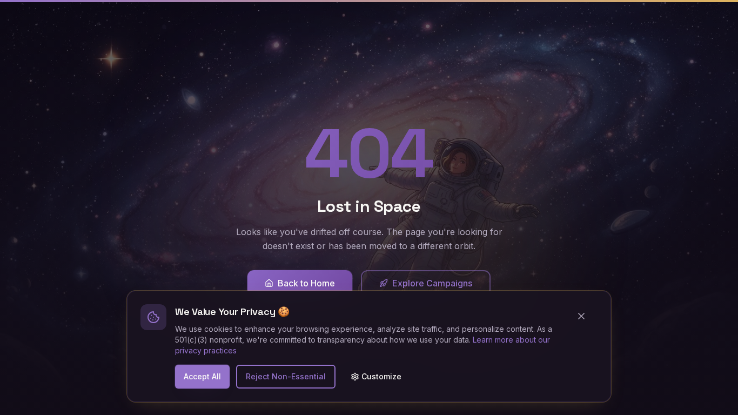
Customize (381, 376)
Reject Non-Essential (286, 376)
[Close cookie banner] (586, 316)
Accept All (202, 376)
